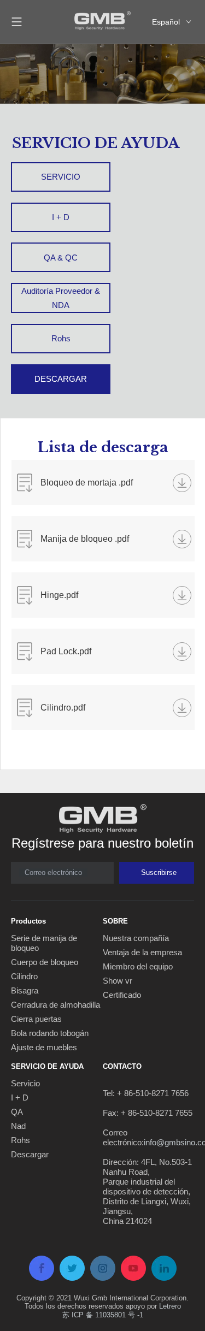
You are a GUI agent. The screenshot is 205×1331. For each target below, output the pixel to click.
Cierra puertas (36, 1019)
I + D (60, 217)
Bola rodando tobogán (50, 1033)
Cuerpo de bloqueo (44, 962)
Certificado (122, 994)
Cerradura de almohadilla (55, 1004)
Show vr (117, 980)
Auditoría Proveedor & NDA (60, 298)
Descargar (30, 1154)
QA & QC (61, 257)
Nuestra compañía (136, 938)
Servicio (25, 1083)
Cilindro (24, 976)
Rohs (61, 338)
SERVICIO (60, 176)
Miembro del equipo (138, 966)
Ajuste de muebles (44, 1047)
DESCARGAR (60, 378)
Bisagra (24, 990)
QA (17, 1111)
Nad (18, 1126)
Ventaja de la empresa (142, 952)
